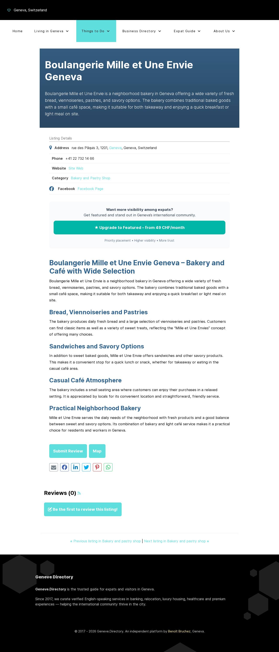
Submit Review (68, 451)
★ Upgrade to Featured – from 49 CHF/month (139, 227)
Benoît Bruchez (179, 631)
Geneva (115, 148)
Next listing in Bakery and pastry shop (176, 541)
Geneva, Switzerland (30, 10)
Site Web (76, 168)
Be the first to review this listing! (85, 509)
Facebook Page (90, 189)
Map (97, 451)
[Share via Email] (53, 467)
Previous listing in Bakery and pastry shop (106, 541)
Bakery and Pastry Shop (90, 178)
